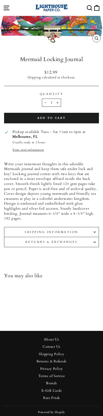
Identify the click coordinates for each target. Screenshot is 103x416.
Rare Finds (51, 398)
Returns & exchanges (51, 242)
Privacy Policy (51, 369)
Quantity (51, 94)
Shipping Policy (51, 354)
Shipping (34, 78)
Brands (51, 383)
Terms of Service (51, 376)
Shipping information (51, 232)
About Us (51, 339)
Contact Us (51, 347)
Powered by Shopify (51, 412)
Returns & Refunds (52, 361)
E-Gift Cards (51, 391)
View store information (28, 150)
